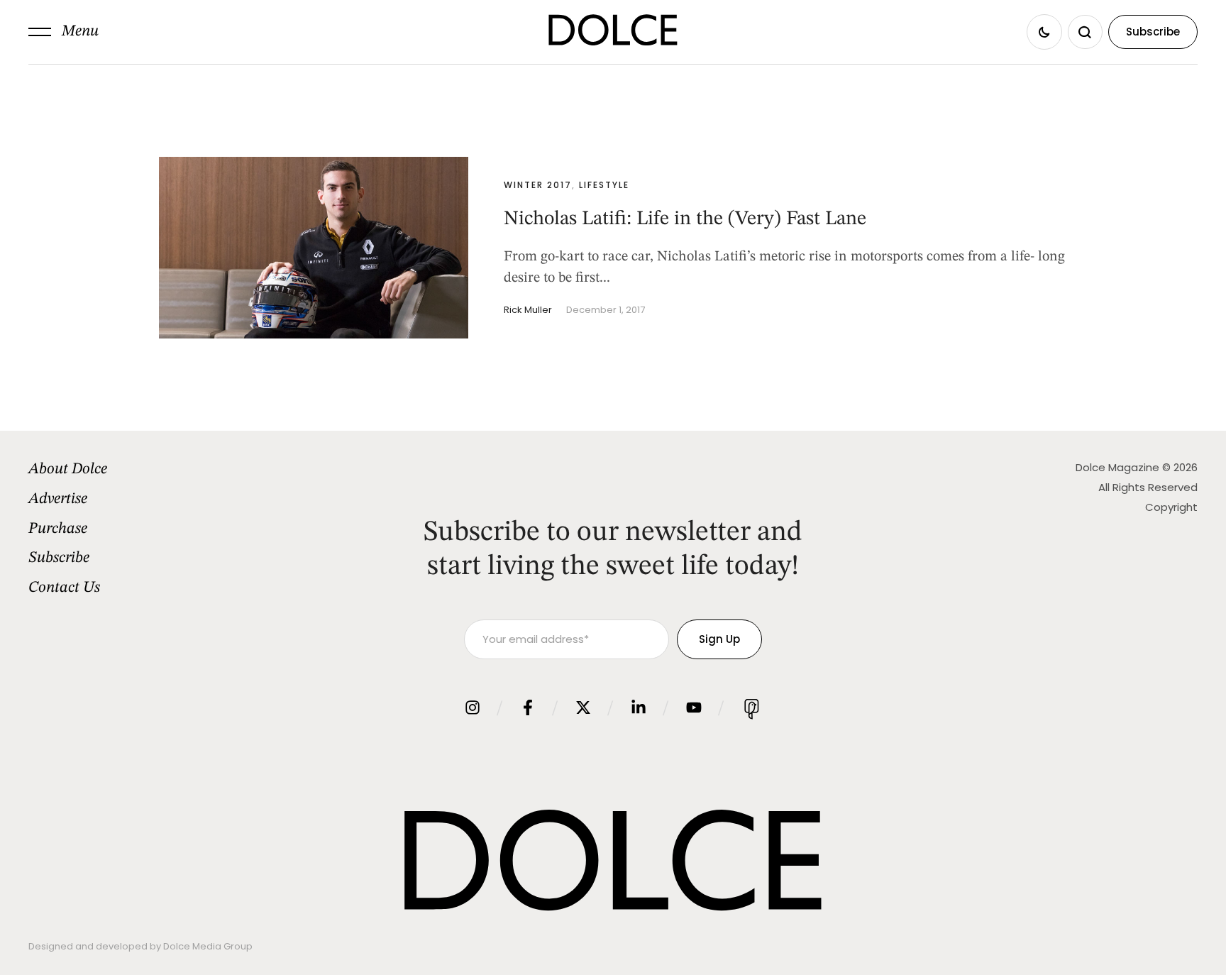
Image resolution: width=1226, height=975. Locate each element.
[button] (63, 32)
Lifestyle (604, 185)
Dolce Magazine (1117, 467)
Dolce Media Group (208, 946)
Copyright (1171, 507)
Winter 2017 (538, 185)
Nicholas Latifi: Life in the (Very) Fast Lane (685, 219)
